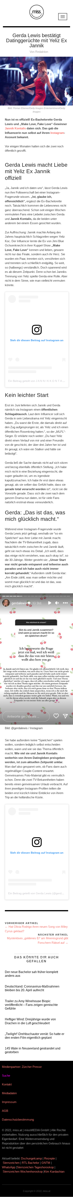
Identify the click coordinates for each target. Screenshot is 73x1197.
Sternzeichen (11, 1162)
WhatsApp (8, 1167)
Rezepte (49, 1158)
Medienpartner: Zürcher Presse (22, 1066)
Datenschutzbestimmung (18, 1119)
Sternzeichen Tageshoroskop (35, 1167)
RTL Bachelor (30, 1162)
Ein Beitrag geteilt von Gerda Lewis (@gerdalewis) (39, 893)
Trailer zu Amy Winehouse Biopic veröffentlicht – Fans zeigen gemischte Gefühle (31, 1004)
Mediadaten (9, 1093)
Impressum (9, 1102)
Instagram (57, 132)
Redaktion (41, 51)
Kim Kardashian (54, 1171)
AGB (5, 1110)
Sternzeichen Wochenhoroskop (23, 1171)
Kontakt (7, 1084)
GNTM (45, 1162)
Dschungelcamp (31, 1158)
